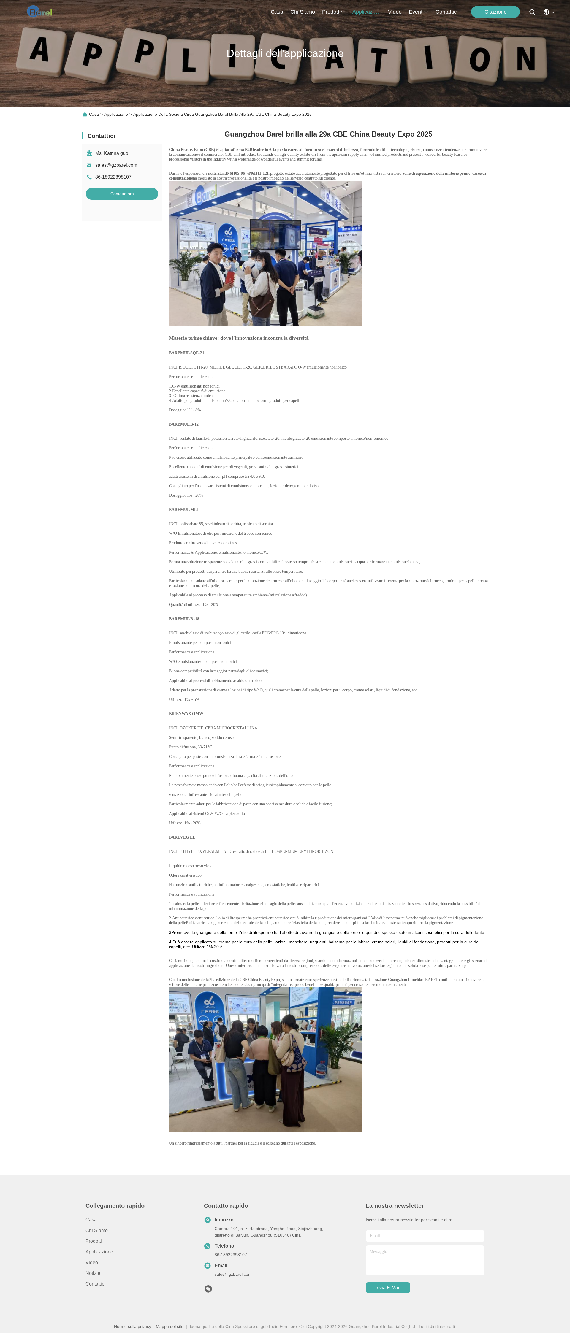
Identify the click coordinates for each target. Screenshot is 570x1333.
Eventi (416, 12)
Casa (277, 12)
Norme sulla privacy (132, 1326)
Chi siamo (302, 12)
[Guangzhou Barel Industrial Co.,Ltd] (42, 11)
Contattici (447, 12)
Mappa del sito (169, 1326)
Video (395, 12)
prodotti (331, 12)
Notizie (93, 1273)
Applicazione (366, 12)
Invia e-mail (388, 1287)
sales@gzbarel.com (116, 165)
